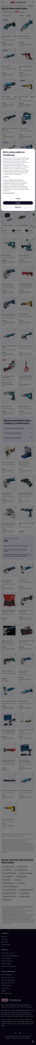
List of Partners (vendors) (8, 193)
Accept (18, 203)
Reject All (18, 207)
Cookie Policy (6, 176)
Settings (18, 198)
